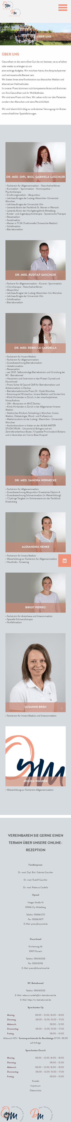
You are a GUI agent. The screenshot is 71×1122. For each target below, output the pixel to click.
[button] (6, 1115)
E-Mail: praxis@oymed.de (36, 924)
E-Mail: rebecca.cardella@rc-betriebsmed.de (35, 995)
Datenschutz (35, 1091)
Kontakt (35, 1081)
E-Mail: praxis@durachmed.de (35, 968)
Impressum (35, 1086)
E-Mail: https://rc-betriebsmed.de (35, 1000)
